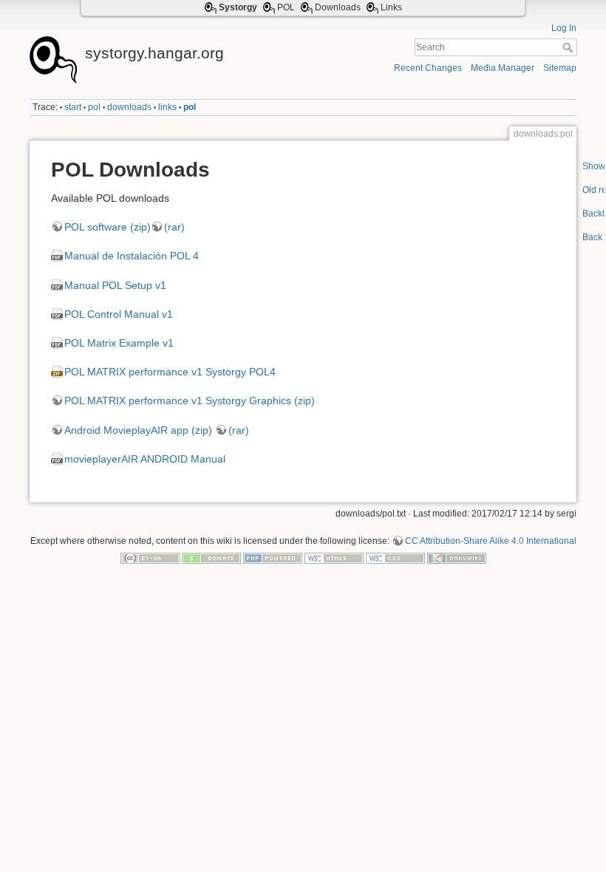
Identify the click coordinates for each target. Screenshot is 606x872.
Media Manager (502, 68)
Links (391, 7)
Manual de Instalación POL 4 (131, 256)
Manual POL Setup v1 (115, 285)
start (72, 107)
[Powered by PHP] (272, 558)
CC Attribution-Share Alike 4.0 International (490, 541)
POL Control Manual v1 (118, 314)
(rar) (174, 227)
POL (286, 7)
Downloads (338, 7)
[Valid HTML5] (334, 558)
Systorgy (238, 7)
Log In (563, 28)
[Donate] (211, 558)
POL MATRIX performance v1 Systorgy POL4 (170, 372)
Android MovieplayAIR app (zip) (138, 430)
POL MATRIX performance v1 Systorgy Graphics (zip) (189, 400)
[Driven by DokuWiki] (456, 558)
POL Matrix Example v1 (119, 343)
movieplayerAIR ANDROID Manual (144, 459)
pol (94, 107)
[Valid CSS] (395, 558)
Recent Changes (428, 68)
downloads (129, 107)
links (167, 107)
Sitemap (559, 68)
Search (569, 47)
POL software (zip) (107, 227)
